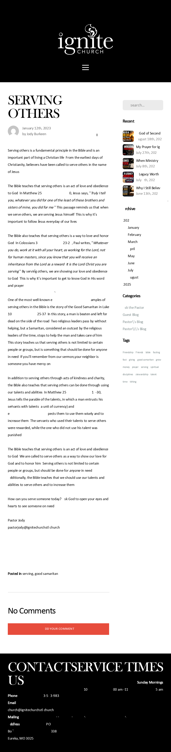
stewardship (142, 374)
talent (154, 374)
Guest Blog (131, 315)
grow (158, 360)
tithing (133, 382)
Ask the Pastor (133, 308)
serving (27, 574)
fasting (156, 352)
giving (132, 360)
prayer (135, 367)
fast (125, 360)
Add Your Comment (58, 629)
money (126, 367)
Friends (139, 352)
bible (148, 352)
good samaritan (46, 574)
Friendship (128, 352)
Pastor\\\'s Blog (134, 329)
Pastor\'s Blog (133, 322)
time (125, 382)
